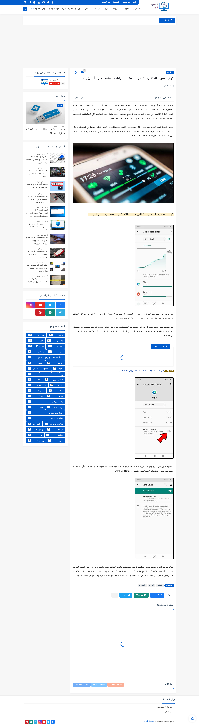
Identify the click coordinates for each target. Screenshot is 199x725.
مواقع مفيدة (37, 385)
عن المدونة (106, 2)
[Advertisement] (99, 46)
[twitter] (48, 2)
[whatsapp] (34, 2)
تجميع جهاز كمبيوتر (50, 9)
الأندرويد (127, 136)
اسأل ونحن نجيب (129, 2)
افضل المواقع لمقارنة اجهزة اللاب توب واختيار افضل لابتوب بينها (37, 268)
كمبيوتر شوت (149, 721)
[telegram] (29, 2)
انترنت (63, 9)
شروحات (115, 9)
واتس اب (35, 424)
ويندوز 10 (36, 346)
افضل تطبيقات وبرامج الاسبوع (46, 357)
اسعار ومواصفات (46, 413)
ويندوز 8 (36, 429)
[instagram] (39, 2)
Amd (36, 396)
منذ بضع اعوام (58, 126)
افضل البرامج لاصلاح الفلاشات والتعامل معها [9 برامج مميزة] (37, 160)
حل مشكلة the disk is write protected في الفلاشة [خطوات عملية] (37, 200)
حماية (70, 9)
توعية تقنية (55, 407)
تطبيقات (98, 9)
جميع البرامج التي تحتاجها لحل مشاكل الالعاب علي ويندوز (38, 174)
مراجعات (55, 429)
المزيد (37, 9)
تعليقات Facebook (82, 684)
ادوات (56, 390)
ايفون (58, 368)
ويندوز (128, 9)
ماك (35, 435)
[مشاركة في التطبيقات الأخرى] (114, 595)
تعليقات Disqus (99, 684)
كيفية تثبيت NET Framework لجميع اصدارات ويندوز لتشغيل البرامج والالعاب (37, 213)
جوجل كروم (54, 379)
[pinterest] (25, 2)
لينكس (55, 435)
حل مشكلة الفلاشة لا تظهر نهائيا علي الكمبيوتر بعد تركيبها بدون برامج (37, 241)
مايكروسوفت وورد (46, 402)
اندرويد (107, 9)
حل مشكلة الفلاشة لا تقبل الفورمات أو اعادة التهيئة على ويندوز (37, 255)
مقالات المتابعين (46, 418)
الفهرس (136, 9)
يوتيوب (56, 440)
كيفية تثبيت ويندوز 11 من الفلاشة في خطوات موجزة (45, 131)
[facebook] (52, 2)
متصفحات (36, 407)
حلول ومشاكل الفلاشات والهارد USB (46, 374)
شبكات (36, 352)
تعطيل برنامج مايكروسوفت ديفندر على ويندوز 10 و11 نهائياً (37, 227)
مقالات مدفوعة (54, 424)
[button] (157, 595)
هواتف (55, 396)
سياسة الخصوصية (165, 707)
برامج (77, 9)
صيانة (57, 385)
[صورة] (57, 158)
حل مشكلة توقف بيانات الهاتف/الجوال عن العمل (141, 371)
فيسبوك (36, 390)
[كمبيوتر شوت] (159, 6)
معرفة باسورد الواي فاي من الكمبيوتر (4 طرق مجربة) (37, 185)
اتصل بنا (116, 2)
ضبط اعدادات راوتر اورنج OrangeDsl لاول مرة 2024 (38, 280)
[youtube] (43, 2)
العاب (35, 379)
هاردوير (85, 9)
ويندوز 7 (36, 440)
